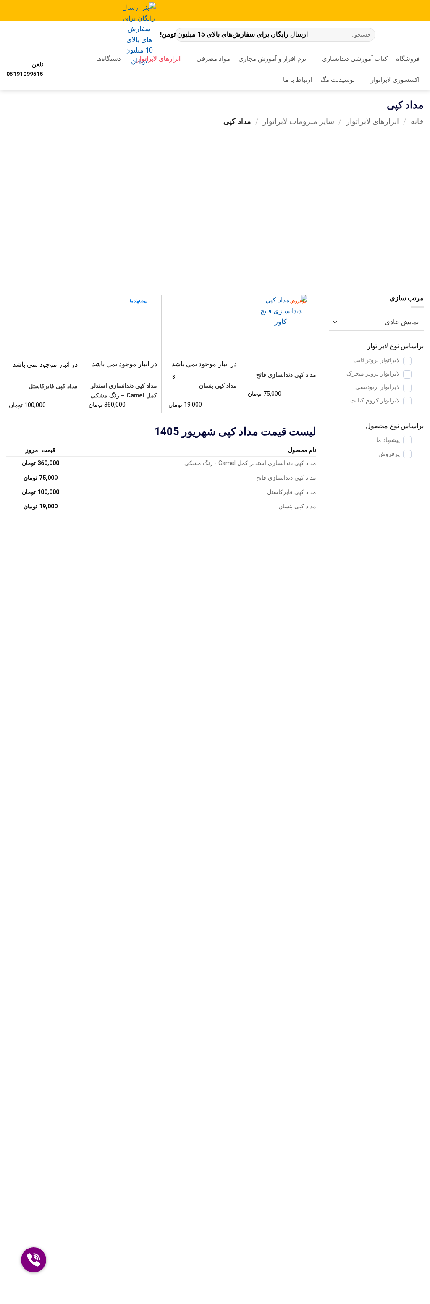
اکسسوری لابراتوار (395, 80)
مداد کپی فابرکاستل (53, 386)
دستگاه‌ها (108, 59)
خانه (417, 121)
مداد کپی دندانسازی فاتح (286, 375)
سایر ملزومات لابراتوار (298, 121)
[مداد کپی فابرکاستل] (42, 327)
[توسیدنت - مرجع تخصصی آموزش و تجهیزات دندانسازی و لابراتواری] (406, 34)
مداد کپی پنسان (218, 385)
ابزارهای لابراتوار (372, 121)
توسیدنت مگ (337, 80)
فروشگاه (408, 59)
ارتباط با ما (297, 80)
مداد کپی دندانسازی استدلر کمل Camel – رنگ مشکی (124, 390)
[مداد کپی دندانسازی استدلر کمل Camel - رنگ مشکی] (121, 327)
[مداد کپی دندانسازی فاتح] (280, 327)
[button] (11, 35)
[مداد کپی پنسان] (201, 327)
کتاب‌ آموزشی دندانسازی (355, 59)
